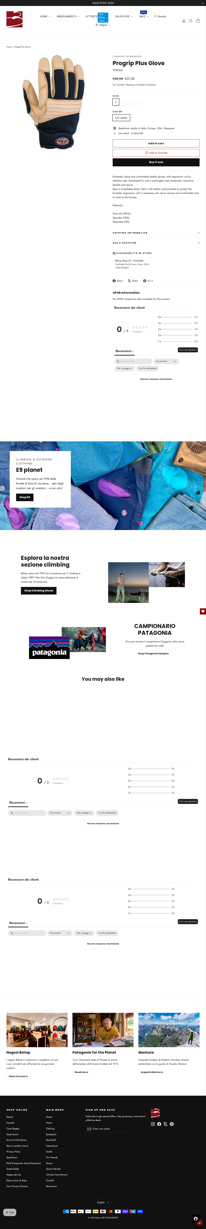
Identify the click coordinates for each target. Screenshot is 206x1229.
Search (9, 1117)
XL (139, 102)
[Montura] (169, 1030)
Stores (49, 1163)
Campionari (52, 1146)
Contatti (10, 1123)
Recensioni (51, 1186)
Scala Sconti (12, 1134)
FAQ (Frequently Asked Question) (23, 1163)
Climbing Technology (127, 56)
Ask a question (124, 242)
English (101, 1202)
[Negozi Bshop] (37, 1030)
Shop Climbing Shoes (38, 590)
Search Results (53, 1169)
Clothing (50, 1128)
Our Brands (51, 1157)
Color (117, 111)
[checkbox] (147, 368)
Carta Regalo (12, 1128)
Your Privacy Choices (17, 1186)
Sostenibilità (12, 1169)
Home (9, 46)
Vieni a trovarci (18, 1076)
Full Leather (121, 118)
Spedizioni (11, 1157)
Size (116, 96)
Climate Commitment (57, 1174)
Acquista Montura (152, 1072)
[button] (178, 317)
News (49, 1123)
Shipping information (130, 232)
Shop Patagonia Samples (153, 653)
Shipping (130, 84)
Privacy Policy (13, 1151)
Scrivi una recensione (188, 349)
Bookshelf (51, 1140)
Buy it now (156, 162)
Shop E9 (24, 497)
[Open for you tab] (196, 1219)
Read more (81, 1072)
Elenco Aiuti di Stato (16, 1180)
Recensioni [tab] (124, 351)
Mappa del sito (13, 1174)
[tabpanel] (156, 386)
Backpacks (51, 1134)
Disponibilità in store (134, 253)
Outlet (49, 1151)
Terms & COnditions (16, 1140)
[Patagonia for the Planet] (103, 1030)
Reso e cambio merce (17, 1146)
